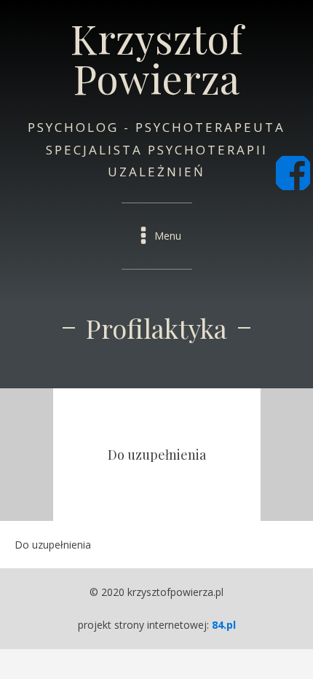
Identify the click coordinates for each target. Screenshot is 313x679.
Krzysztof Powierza (157, 58)
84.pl (224, 625)
